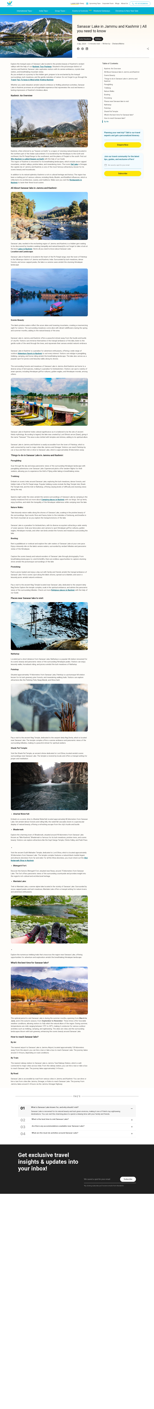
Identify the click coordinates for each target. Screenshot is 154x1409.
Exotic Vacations (85, 39)
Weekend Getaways (101, 11)
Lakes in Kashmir (25, 249)
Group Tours (60, 11)
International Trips (24, 11)
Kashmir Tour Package (42, 66)
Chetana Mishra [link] (118, 44)
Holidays (98, 39)
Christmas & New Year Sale (126, 11)
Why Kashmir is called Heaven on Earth (27, 159)
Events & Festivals (80, 11)
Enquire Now (122, 145)
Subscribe (122, 173)
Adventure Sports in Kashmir (30, 353)
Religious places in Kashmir (63, 590)
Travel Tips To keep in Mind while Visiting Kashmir (32, 80)
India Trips (43, 11)
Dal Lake (74, 164)
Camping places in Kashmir (52, 500)
